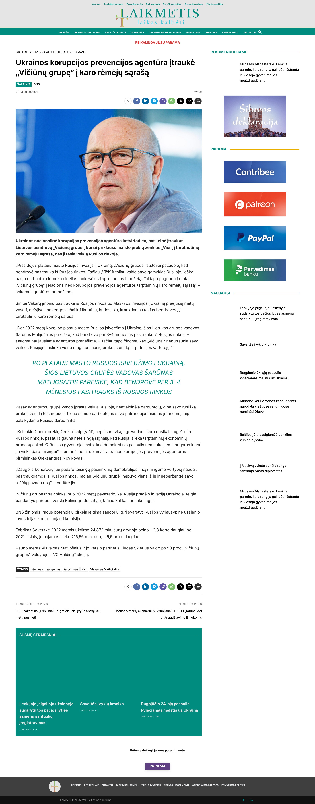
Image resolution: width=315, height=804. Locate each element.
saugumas (53, 569)
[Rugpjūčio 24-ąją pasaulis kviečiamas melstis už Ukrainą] (169, 670)
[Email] (189, 101)
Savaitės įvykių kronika (102, 704)
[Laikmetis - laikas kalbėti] (157, 17)
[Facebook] (136, 101)
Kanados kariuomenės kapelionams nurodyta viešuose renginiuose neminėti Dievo (268, 406)
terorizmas (71, 569)
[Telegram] (154, 101)
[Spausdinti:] (198, 101)
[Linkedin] (145, 101)
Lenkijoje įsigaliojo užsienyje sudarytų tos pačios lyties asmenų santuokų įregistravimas (267, 313)
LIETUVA (59, 52)
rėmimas (37, 569)
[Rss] (251, 800)
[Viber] (163, 101)
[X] (180, 101)
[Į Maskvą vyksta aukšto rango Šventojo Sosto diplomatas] (224, 467)
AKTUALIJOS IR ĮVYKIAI (32, 52)
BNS (37, 84)
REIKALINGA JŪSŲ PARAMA (157, 42)
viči (84, 569)
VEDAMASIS (78, 52)
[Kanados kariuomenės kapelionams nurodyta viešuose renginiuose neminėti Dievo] (224, 405)
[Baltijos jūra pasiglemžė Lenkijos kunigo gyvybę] (224, 436)
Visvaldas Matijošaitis (104, 569)
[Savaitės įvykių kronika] (108, 670)
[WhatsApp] (171, 101)
